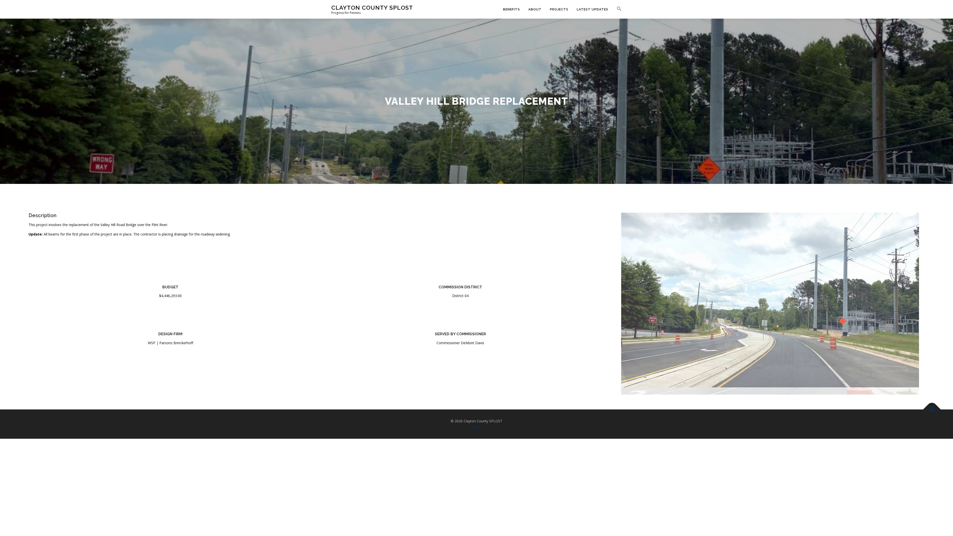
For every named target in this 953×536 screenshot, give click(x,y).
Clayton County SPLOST (372, 7)
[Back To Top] (932, 433)
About (535, 9)
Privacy (476, 450)
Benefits (511, 9)
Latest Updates (592, 9)
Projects (559, 9)
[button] (617, 9)
